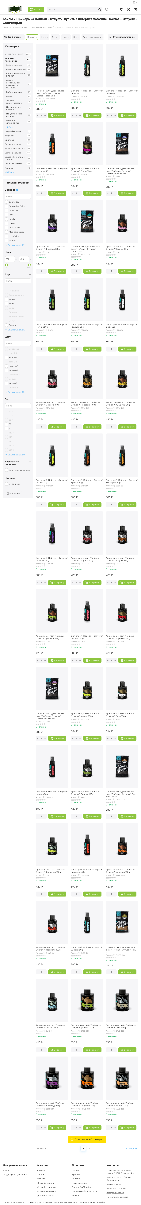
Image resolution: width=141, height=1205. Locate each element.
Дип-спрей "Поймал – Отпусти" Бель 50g (87, 92)
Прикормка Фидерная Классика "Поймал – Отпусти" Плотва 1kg (85, 248)
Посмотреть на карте (117, 1197)
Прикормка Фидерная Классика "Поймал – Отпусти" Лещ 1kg (121, 949)
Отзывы (41, 1170)
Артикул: (39, 98)
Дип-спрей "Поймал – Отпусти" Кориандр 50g (122, 92)
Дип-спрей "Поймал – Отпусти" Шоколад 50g (51, 559)
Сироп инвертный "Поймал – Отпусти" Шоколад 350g (50, 1104)
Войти (6, 1170)
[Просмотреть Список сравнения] (115, 9)
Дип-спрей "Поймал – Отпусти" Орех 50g (122, 325)
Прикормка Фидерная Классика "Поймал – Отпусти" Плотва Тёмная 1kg (50, 715)
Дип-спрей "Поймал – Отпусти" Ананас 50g (51, 481)
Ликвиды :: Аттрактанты (18, 121)
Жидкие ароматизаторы (18, 101)
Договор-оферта (45, 1195)
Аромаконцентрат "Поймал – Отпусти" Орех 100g (120, 714)
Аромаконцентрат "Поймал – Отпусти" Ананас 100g (85, 714)
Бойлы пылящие (18, 92)
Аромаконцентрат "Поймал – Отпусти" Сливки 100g (50, 1026)
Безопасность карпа (17, 148)
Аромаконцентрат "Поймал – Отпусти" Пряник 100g (85, 792)
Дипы (18, 96)
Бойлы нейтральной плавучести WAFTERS (18, 84)
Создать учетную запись (15, 1174)
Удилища (17, 140)
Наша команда (79, 1183)
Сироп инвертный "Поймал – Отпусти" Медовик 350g (86, 1104)
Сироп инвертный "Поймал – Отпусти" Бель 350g (120, 1026)
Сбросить (15, 493)
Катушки (17, 135)
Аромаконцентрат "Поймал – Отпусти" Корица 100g (85, 559)
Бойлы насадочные (18, 69)
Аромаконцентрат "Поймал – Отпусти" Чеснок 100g (120, 247)
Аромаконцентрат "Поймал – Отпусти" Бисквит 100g (50, 403)
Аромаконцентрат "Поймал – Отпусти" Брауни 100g (120, 559)
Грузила (17, 168)
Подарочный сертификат (85, 1191)
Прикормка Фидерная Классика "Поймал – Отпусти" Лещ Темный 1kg (121, 793)
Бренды (76, 1174)
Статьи (75, 1170)
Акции (40, 1174)
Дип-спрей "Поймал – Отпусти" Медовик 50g (51, 169)
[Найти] (99, 9)
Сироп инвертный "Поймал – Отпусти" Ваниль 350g (120, 1104)
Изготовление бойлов (18, 108)
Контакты (76, 1178)
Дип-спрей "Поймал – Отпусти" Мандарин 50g (122, 481)
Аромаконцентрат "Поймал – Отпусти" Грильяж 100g (50, 637)
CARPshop (101, 1202)
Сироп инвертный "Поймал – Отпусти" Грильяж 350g (86, 1026)
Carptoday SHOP (17, 131)
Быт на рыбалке (17, 153)
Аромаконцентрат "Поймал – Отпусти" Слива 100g (85, 169)
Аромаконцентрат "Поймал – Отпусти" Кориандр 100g (50, 870)
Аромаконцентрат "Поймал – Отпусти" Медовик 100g (120, 870)
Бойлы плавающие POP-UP (18, 74)
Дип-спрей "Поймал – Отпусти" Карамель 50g (87, 870)
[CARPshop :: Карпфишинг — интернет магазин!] (14, 9)
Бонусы (75, 1195)
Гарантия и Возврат (47, 1191)
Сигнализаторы (17, 144)
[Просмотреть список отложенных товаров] (121, 9)
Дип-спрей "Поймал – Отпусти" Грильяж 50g (87, 325)
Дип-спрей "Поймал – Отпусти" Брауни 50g (87, 481)
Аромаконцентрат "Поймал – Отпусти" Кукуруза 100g (120, 403)
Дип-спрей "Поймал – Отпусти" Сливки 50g (87, 948)
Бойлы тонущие (18, 65)
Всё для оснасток (17, 163)
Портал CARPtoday (81, 1187)
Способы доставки (46, 1187)
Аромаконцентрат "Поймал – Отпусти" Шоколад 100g (50, 247)
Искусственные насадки (18, 115)
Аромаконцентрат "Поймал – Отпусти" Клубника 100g (120, 637)
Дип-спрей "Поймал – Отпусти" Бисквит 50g (87, 637)
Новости (41, 1178)
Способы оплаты (45, 1183)
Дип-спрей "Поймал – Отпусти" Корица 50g (51, 792)
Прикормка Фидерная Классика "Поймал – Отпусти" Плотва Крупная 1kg (120, 170)
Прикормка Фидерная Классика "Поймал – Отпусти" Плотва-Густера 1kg (50, 93)
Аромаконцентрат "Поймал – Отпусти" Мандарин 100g (85, 403)
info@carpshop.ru (115, 1192)
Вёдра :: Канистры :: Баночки (17, 158)
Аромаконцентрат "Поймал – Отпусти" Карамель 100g (50, 948)
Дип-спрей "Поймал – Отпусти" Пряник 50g (51, 325)
